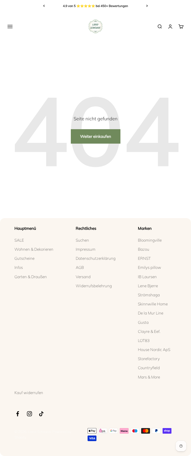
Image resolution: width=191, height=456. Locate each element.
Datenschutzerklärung (96, 258)
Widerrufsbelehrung (94, 285)
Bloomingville (150, 240)
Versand (83, 276)
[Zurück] (44, 5)
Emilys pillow (149, 267)
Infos (18, 267)
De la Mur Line (150, 313)
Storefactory (149, 358)
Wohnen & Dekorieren (33, 249)
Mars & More (149, 377)
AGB (80, 267)
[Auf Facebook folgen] (17, 414)
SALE (19, 240)
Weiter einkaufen (95, 136)
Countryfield (149, 367)
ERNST (144, 258)
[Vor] (147, 5)
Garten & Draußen (30, 276)
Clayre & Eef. (149, 331)
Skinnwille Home (153, 303)
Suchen (82, 240)
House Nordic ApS (154, 349)
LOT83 (144, 340)
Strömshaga (149, 294)
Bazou (143, 249)
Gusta (143, 322)
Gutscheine (24, 258)
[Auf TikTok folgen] (41, 414)
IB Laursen (147, 276)
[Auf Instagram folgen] (29, 414)
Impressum (86, 249)
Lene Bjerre (148, 285)
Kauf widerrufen (28, 392)
